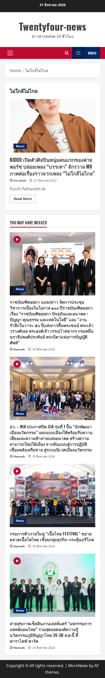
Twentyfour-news (52, 26)
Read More (25, 199)
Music (20, 146)
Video (92, 52)
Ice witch (19, 180)
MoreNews (78, 665)
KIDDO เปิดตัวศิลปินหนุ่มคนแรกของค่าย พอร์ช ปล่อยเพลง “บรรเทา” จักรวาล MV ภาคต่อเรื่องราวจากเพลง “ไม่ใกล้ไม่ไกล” (52, 126)
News (20, 289)
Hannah (19, 349)
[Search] (67, 53)
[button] (10, 53)
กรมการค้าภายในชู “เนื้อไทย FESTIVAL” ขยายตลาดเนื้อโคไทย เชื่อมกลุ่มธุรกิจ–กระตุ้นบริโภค (52, 536)
